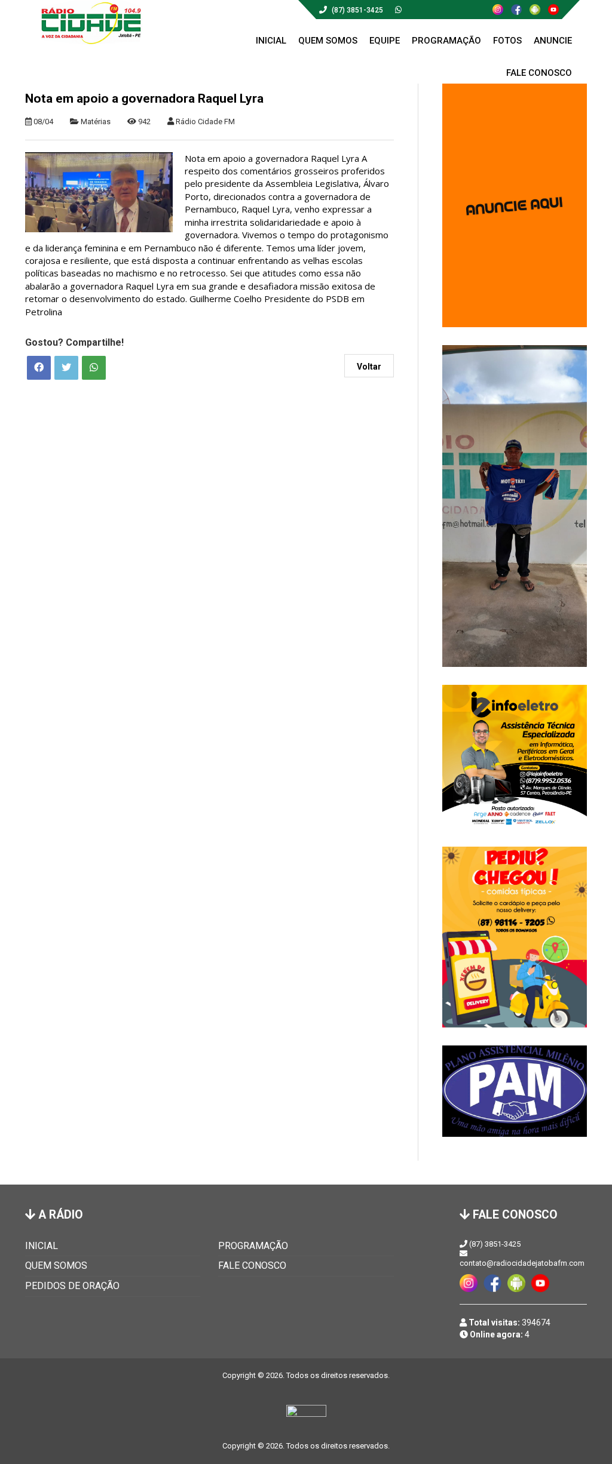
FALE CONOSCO (252, 1265)
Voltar (369, 366)
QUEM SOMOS (56, 1265)
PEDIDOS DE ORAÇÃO (72, 1285)
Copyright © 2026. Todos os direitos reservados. (306, 1445)
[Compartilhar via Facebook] (39, 368)
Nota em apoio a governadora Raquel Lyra (144, 98)
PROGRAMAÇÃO (253, 1245)
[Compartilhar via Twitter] (66, 368)
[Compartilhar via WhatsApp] (94, 368)
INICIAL (41, 1245)
